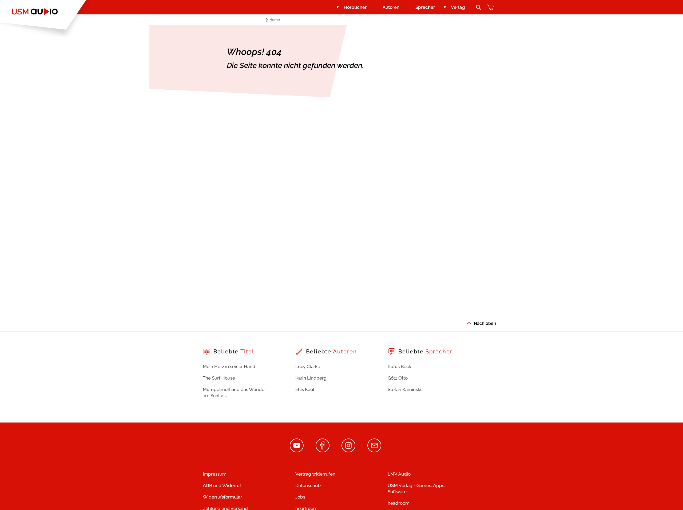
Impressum (215, 474)
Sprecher (425, 7)
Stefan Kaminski (404, 389)
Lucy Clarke (307, 366)
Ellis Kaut (305, 389)
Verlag (458, 7)
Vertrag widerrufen (315, 474)
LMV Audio (399, 474)
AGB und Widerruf (222, 485)
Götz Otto (398, 378)
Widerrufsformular (222, 497)
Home (274, 20)
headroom (399, 503)
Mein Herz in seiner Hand (229, 366)
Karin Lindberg (311, 378)
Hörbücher (355, 7)
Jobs (300, 497)
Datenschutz (308, 485)
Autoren (391, 7)
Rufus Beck (399, 366)
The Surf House (219, 378)
